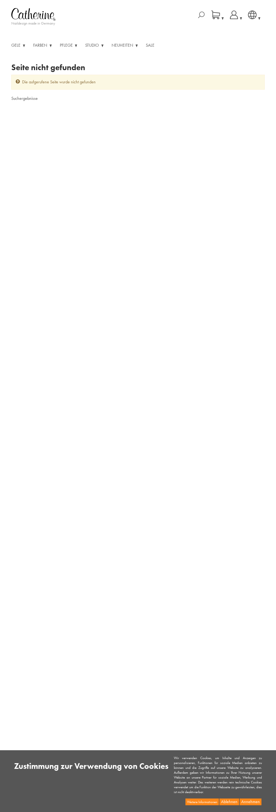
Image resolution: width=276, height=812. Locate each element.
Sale (150, 45)
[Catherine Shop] (33, 14)
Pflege (67, 45)
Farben (40, 45)
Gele (16, 45)
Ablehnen (229, 801)
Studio (92, 45)
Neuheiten (123, 45)
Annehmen (250, 801)
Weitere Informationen (202, 802)
